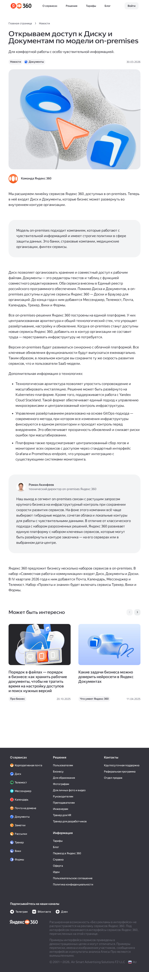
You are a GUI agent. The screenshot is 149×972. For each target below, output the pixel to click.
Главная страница (20, 23)
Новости (44, 23)
